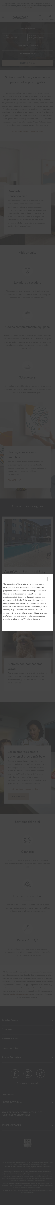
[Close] (50, 579)
